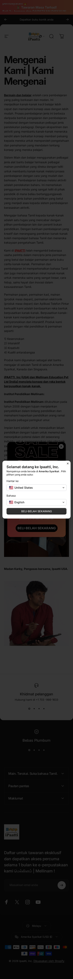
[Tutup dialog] (68, 463)
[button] (36, 487)
